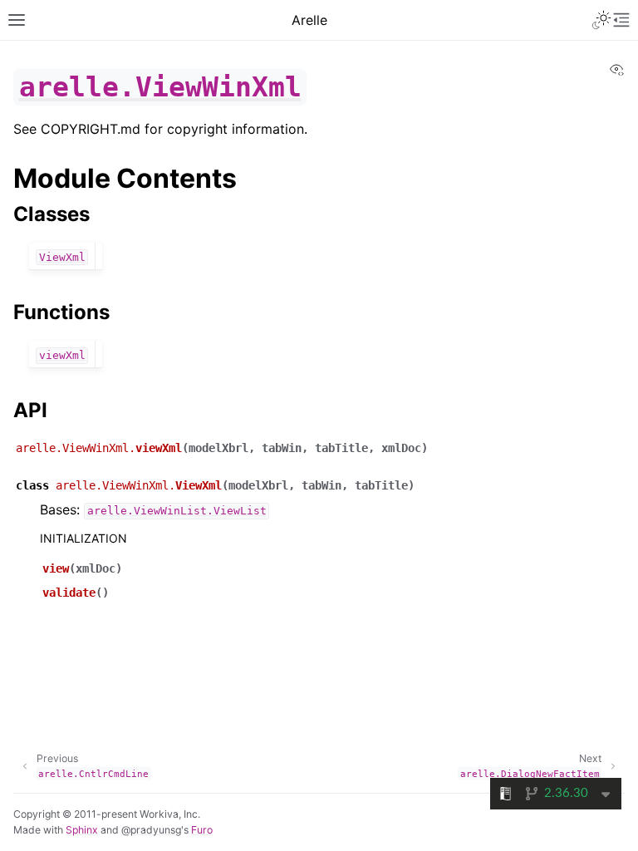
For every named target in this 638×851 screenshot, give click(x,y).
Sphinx (82, 830)
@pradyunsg (151, 830)
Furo (202, 830)
